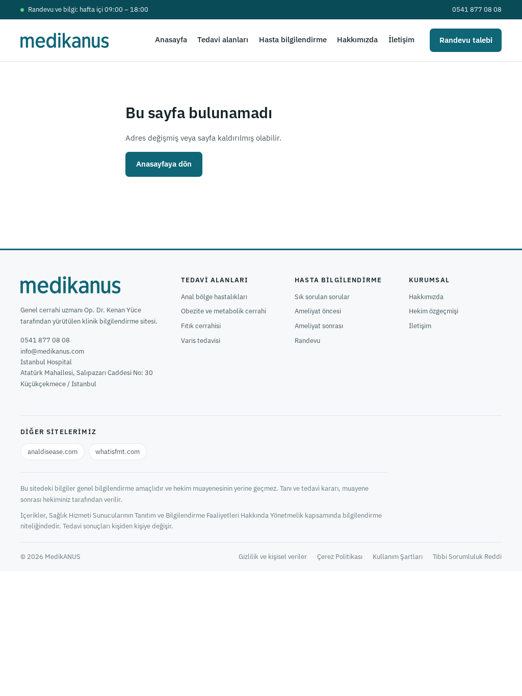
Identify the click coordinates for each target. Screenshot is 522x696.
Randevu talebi (465, 40)
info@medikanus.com (52, 351)
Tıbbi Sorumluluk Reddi (467, 556)
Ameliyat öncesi (318, 311)
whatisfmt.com (117, 451)
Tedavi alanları (222, 39)
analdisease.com (52, 451)
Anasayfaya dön (164, 164)
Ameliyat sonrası (319, 326)
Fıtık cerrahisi (201, 326)
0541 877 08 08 (477, 9)
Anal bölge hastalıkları (214, 296)
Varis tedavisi (200, 340)
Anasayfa (171, 39)
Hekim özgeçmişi (433, 311)
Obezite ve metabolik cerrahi (223, 311)
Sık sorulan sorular (322, 296)
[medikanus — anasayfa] (64, 40)
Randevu (307, 340)
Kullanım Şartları (398, 556)
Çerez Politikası (339, 556)
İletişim (401, 39)
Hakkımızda (357, 39)
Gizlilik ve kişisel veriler (273, 556)
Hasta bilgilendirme (293, 39)
